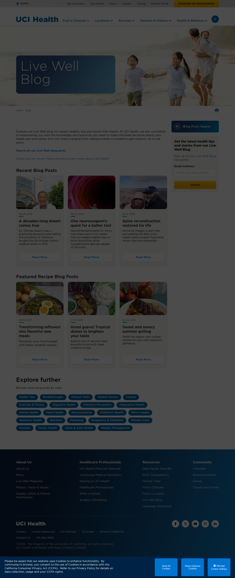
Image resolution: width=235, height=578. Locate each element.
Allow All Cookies (166, 567)
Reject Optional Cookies (192, 567)
